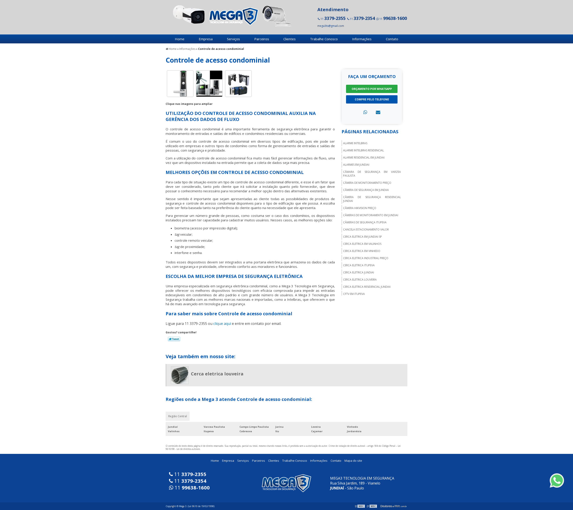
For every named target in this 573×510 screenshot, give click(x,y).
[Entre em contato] (378, 112)
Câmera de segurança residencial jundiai (372, 199)
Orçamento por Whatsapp (372, 89)
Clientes (289, 39)
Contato (392, 39)
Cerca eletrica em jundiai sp (362, 237)
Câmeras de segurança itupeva (365, 222)
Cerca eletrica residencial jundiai (367, 287)
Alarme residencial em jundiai (364, 157)
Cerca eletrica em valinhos (362, 244)
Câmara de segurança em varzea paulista (372, 174)
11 (333, 18)
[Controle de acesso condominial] (180, 83)
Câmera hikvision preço (359, 208)
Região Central (177, 416)
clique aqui (222, 323)
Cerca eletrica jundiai (358, 272)
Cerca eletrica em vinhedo (361, 251)
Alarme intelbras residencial (363, 150)
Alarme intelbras (355, 143)
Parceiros (261, 39)
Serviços (233, 39)
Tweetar (174, 339)
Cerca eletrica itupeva (359, 265)
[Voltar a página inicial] (230, 15)
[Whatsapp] (365, 112)
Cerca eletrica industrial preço (365, 258)
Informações (362, 39)
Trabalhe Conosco (324, 39)
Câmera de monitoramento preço (367, 183)
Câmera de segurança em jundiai (366, 190)
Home (179, 39)
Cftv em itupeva (354, 294)
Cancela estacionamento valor (366, 229)
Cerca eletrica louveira (360, 279)
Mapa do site (353, 461)
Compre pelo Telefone (372, 99)
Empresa (206, 39)
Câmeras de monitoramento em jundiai (370, 215)
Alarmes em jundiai (356, 165)
